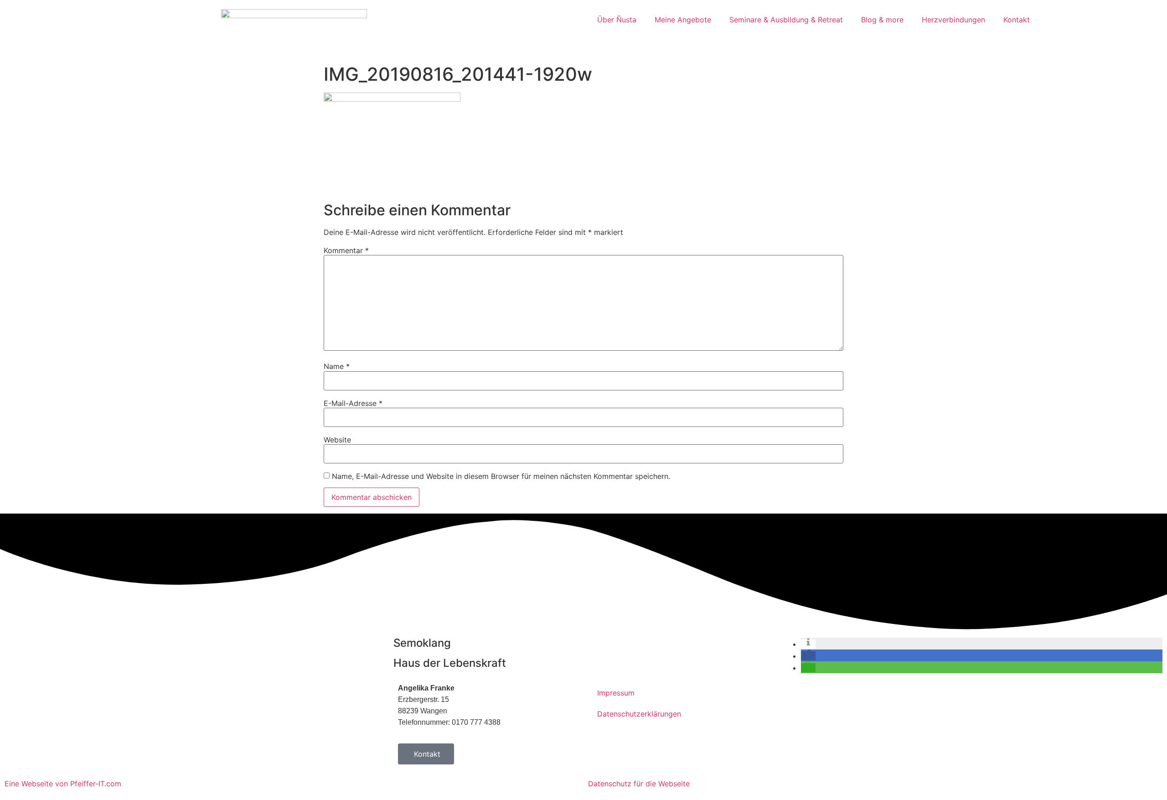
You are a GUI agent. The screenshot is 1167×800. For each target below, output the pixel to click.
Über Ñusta (616, 19)
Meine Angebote (683, 19)
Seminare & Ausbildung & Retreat (786, 19)
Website (337, 439)
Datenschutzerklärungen (639, 713)
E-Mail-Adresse (353, 403)
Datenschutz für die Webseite (639, 783)
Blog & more (882, 19)
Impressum (616, 692)
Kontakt (1016, 19)
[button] (808, 644)
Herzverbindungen (953, 19)
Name (337, 366)
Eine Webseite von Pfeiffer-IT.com (63, 783)
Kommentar (346, 250)
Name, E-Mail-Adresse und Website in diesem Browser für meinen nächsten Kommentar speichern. (501, 476)
